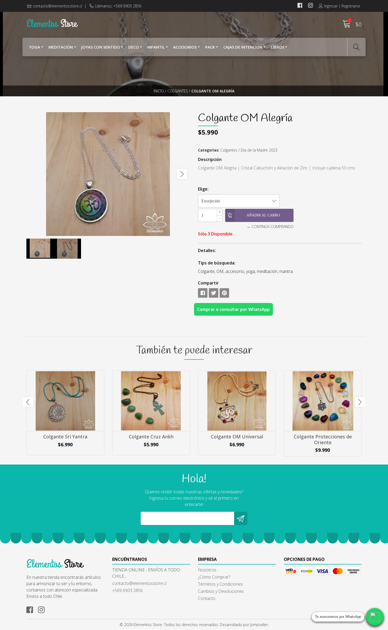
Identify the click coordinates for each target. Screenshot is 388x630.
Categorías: (208, 150)
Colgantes (177, 90)
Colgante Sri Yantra (65, 436)
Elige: (203, 189)
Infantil (156, 47)
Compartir (208, 283)
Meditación (61, 47)
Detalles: (207, 250)
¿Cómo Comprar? (214, 577)
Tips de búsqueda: (216, 263)
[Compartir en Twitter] (213, 293)
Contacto (206, 598)
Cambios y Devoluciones (221, 591)
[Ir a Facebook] (299, 5)
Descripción (210, 159)
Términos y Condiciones (220, 584)
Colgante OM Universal (237, 436)
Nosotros (207, 570)
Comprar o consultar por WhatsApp (233, 309)
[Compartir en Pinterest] (224, 293)
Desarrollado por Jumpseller (244, 624)
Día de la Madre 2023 (259, 150)
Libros (277, 47)
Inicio (159, 90)
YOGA (34, 47)
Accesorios (185, 47)
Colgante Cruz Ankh (151, 436)
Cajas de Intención (242, 47)
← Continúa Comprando (270, 226)
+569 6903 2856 (127, 590)
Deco (133, 47)
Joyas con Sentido (100, 47)
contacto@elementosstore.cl (57, 5)
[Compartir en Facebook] (202, 293)
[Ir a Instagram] (310, 5)
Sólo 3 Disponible (215, 234)
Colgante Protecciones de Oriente (323, 439)
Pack (210, 47)
